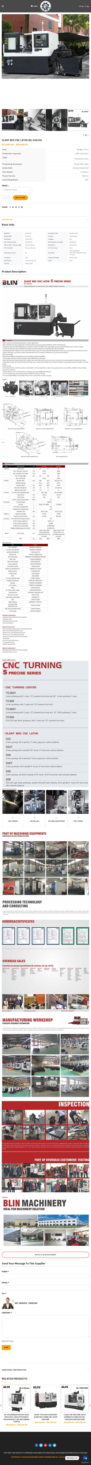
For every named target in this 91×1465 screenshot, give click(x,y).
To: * (4, 1293)
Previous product (83, 135)
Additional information (14, 1370)
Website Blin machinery (45, 1255)
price (5, 186)
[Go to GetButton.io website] (85, 1462)
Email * (5, 1282)
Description (7, 220)
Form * (5, 1271)
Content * (7, 1313)
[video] (35, 120)
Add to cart (20, 198)
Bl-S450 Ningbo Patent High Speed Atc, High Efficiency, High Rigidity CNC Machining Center (17, 1418)
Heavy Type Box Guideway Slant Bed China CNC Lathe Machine (45, 1417)
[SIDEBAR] (3, 442)
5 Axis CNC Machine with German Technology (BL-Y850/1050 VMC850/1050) (75, 1417)
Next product (88, 135)
